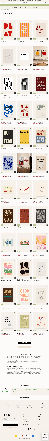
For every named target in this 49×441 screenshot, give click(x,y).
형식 (25, 7)
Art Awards (24, 422)
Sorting (34, 7)
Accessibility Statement (26, 421)
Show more (24, 342)
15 (28, 347)
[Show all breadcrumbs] (2, 9)
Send (10, 425)
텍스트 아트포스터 (9, 9)
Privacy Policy (9, 427)
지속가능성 (24, 419)
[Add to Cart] (15, 39)
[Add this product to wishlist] (14, 21)
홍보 (23, 416)
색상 (20, 7)
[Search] (3, 3)
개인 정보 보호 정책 (40, 422)
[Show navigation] (1, 3)
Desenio (27, 438)
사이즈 (29, 7)
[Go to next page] (30, 347)
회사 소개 (24, 414)
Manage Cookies (39, 426)
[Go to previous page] (19, 347)
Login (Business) (25, 424)
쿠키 (37, 421)
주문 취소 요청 (39, 424)
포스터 (5, 9)
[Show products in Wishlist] (45, 3)
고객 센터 (38, 416)
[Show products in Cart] (48, 3)
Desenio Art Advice (40, 414)
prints (19, 356)
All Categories (14, 7)
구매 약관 (38, 419)
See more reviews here (24, 397)
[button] (45, 436)
